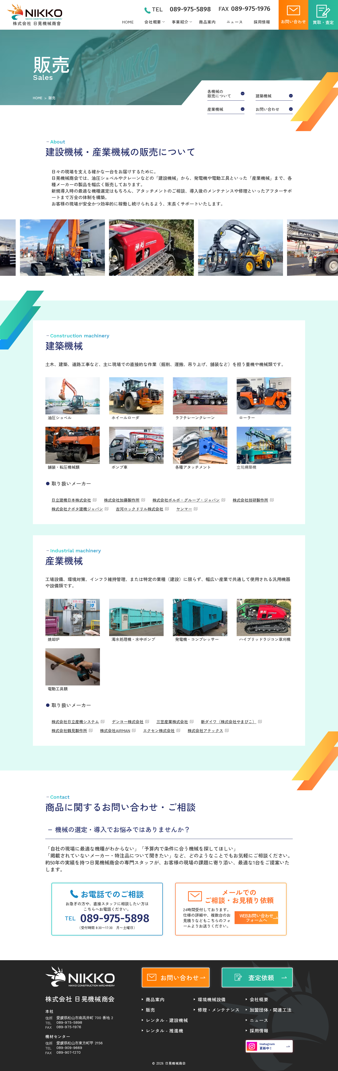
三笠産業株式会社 (172, 721)
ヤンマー (184, 509)
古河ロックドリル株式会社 (139, 509)
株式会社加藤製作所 (122, 500)
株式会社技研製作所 (250, 500)
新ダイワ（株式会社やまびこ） (228, 721)
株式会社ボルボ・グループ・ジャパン (186, 500)
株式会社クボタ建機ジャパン (77, 509)
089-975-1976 (244, 9)
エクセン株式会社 (159, 730)
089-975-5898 (181, 9)
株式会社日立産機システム (75, 721)
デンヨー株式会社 (128, 721)
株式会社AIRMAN (115, 730)
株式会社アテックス (205, 730)
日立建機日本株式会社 (71, 500)
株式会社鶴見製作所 (69, 730)
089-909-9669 (69, 1048)
